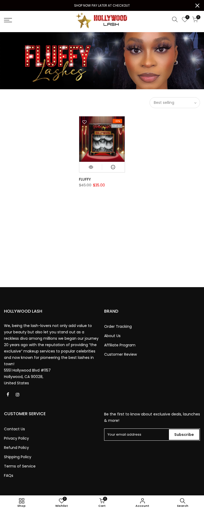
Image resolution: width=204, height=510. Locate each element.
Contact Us (14, 429)
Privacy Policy (16, 438)
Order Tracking (118, 326)
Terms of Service (20, 466)
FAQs (8, 475)
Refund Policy (16, 447)
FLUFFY (85, 179)
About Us (112, 335)
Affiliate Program (119, 345)
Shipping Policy (17, 457)
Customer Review (120, 354)
